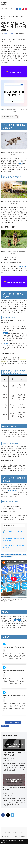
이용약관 (18, 840)
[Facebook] (17, 9)
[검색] (11, 8)
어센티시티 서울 (22, 836)
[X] (20, 9)
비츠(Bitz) (4, 836)
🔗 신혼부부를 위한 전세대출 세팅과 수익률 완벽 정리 (13, 539)
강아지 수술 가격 (8, 722)
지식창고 (7, 16)
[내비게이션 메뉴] (25, 3)
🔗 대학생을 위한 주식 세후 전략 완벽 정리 (13, 531)
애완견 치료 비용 (5, 725)
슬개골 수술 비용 (17, 722)
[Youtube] (23, 9)
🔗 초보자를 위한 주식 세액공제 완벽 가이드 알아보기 (13, 546)
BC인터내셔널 (21, 832)
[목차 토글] (15, 116)
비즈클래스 (14, 832)
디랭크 (8, 836)
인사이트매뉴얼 (7, 832)
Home (2, 16)
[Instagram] (26, 9)
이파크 (7, 840)
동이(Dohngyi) (15, 836)
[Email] (12, 815)
